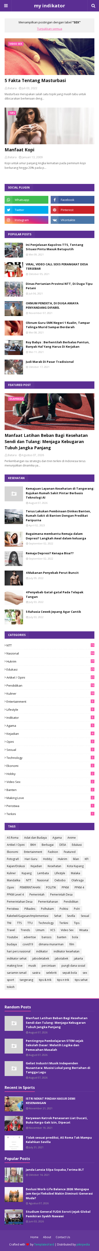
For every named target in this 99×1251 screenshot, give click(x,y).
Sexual (49, 750)
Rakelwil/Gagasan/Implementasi (27, 916)
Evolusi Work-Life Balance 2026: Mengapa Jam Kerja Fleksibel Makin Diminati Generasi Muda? (59, 1193)
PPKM (65, 887)
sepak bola (69, 973)
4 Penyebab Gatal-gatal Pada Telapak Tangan (54, 594)
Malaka (75, 873)
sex (85, 973)
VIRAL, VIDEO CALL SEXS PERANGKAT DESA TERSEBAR (57, 266)
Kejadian (49, 734)
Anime (71, 838)
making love (49, 798)
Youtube (12, 937)
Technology (49, 758)
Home (34, 1237)
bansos (46, 937)
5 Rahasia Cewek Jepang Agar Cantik (53, 612)
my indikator (49, 6)
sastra (36, 973)
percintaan (49, 966)
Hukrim (50, 661)
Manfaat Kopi (19, 150)
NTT (50, 645)
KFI (86, 859)
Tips (76, 923)
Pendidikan (50, 685)
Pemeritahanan (48, 902)
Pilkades (29, 909)
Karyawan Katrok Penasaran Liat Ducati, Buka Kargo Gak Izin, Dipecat (57, 1120)
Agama (49, 726)
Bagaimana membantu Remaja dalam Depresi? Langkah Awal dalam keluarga (56, 536)
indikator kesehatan (66, 951)
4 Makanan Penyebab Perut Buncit (52, 573)
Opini (49, 742)
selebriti (51, 973)
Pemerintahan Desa (19, 902)
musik (32, 966)
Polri (77, 909)
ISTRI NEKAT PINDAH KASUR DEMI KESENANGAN (50, 1100)
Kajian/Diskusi (16, 866)
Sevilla (71, 916)
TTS (19, 923)
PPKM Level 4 (15, 894)
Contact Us (63, 1237)
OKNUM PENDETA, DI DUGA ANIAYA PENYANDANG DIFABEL (52, 305)
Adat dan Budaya (35, 838)
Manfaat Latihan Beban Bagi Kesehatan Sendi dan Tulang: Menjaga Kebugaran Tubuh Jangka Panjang (46, 441)
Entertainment (49, 701)
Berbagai (48, 845)
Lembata (43, 873)
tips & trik (45, 980)
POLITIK (51, 887)
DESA (62, 845)
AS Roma (12, 838)
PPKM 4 (79, 887)
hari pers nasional (18, 951)
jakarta (78, 958)
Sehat (57, 916)
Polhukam (47, 909)
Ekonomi (49, 766)
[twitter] (26, 210)
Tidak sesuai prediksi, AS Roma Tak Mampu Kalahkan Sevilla (59, 1139)
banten (49, 790)
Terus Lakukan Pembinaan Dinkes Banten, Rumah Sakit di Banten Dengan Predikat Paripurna (58, 515)
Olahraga (77, 880)
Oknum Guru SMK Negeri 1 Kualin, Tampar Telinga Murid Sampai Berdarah (58, 325)
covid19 (28, 944)
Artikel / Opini (50, 677)
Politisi (64, 909)
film (71, 944)
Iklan (76, 859)
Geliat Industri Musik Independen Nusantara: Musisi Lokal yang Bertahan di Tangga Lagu (58, 1067)
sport (10, 980)
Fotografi (13, 859)
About (47, 1237)
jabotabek (61, 958)
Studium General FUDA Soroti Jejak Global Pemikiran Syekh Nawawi (58, 1213)
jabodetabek (40, 958)
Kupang (27, 873)
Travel (11, 930)
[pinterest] (72, 210)
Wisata (83, 930)
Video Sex (49, 782)
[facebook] (72, 200)
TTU (30, 923)
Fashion (53, 852)
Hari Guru (31, 859)
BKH (33, 845)
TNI (9, 923)
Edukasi (50, 669)
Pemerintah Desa (61, 894)
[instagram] (26, 220)
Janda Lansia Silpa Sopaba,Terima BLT (55, 1170)
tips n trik (63, 980)
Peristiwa (49, 806)
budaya (12, 944)
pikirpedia (83, 1244)
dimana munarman (51, 944)
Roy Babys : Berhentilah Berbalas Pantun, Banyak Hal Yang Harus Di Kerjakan (58, 344)
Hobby (49, 774)
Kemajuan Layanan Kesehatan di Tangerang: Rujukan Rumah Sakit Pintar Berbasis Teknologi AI (60, 492)
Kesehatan (54, 866)
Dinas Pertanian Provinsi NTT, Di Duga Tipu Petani (59, 286)
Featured (70, 852)
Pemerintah (36, 894)
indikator (49, 718)
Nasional (50, 653)
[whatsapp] (26, 200)
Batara (12, 88)
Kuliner (50, 693)
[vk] (72, 220)
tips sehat (81, 980)
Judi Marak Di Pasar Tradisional (50, 362)
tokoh (11, 987)
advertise (30, 937)
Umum (40, 930)
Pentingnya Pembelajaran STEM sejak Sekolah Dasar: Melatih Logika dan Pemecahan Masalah (54, 1045)
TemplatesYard (44, 1244)
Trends (25, 930)
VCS (52, 930)
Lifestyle (49, 709)
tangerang (26, 980)
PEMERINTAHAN (30, 887)
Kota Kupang (75, 866)
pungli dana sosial (73, 966)
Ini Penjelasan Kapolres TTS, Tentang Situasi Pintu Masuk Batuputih (54, 247)
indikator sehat (16, 958)
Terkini (49, 814)
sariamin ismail (16, 973)
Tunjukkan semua (49, 29)
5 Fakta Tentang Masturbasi (35, 80)
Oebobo (60, 880)
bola (75, 937)
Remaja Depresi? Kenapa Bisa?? (50, 553)
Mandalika (13, 880)
